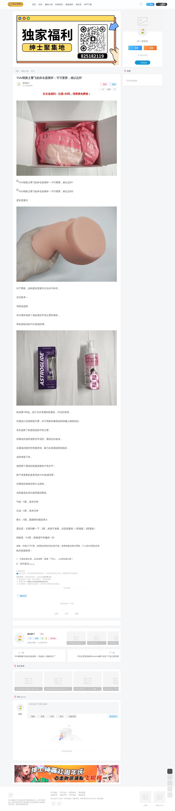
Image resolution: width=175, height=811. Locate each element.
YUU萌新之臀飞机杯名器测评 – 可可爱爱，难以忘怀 (49, 78)
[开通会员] (169, 771)
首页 (34, 4)
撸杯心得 (49, 4)
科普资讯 (59, 4)
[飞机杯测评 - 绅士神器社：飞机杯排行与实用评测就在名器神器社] (10, 795)
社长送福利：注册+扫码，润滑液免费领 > (66, 93)
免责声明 (63, 795)
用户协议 (72, 795)
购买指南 (82, 792)
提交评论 (113, 716)
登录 (136, 48)
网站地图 (100, 798)
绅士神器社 (68, 798)
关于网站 (54, 792)
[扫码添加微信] (169, 789)
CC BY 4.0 (47, 577)
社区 (40, 4)
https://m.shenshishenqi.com (37, 581)
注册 (151, 48)
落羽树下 (26, 83)
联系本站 (72, 792)
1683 (36, 638)
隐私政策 (82, 795)
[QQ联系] (59, 803)
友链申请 (54, 795)
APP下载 (88, 4)
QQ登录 (144, 62)
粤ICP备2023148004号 (88, 798)
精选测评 (69, 4)
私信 (114, 84)
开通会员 (162, 4)
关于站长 (63, 792)
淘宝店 (78, 4)
